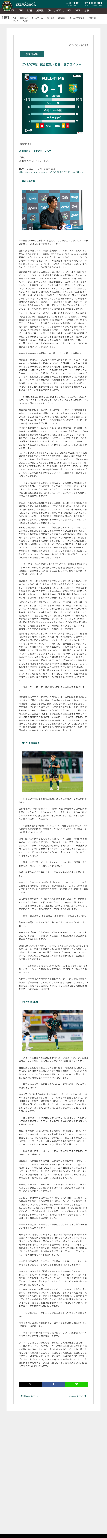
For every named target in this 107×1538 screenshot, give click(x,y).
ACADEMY (57, 11)
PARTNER (78, 11)
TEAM (21, 11)
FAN (49, 11)
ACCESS (40, 11)
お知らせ (24, 18)
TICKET (74, 4)
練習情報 (62, 18)
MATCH (29, 11)
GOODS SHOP (94, 4)
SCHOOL (67, 11)
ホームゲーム (37, 18)
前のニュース (30, 1395)
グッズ (15, 21)
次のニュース (76, 1395)
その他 (25, 21)
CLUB (87, 11)
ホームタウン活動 (77, 18)
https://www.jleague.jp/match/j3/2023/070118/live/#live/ (51, 172)
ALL (14, 18)
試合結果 (50, 18)
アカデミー (93, 18)
